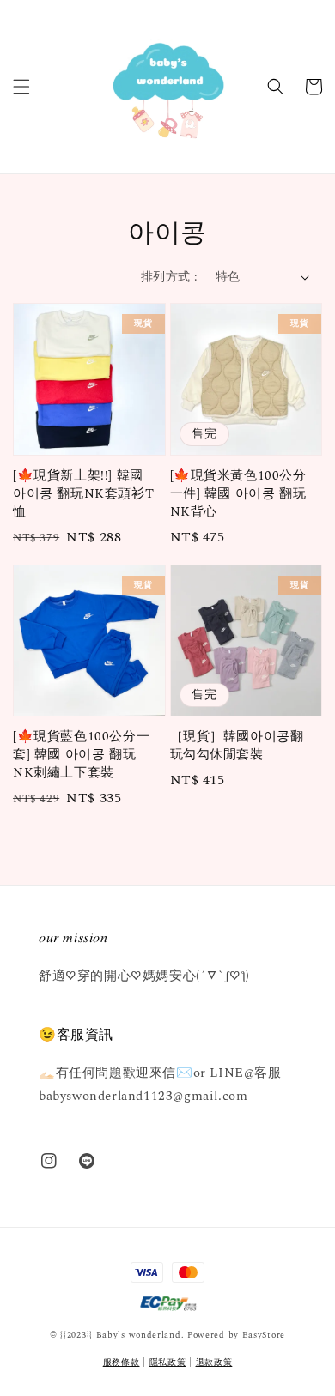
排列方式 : (169, 277)
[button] (21, 87)
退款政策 (214, 1362)
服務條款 (121, 1362)
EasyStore (263, 1335)
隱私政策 (167, 1362)
